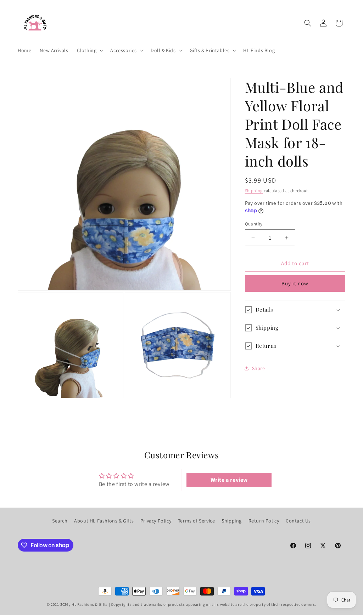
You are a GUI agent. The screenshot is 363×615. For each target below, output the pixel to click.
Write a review (229, 479)
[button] (89, 50)
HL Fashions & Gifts (90, 604)
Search (60, 521)
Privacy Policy (155, 521)
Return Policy (263, 521)
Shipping (254, 190)
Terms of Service (196, 521)
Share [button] (258, 368)
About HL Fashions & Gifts (104, 521)
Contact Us (298, 521)
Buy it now (294, 283)
